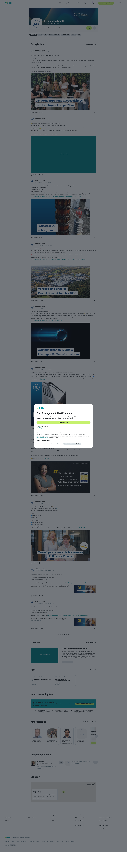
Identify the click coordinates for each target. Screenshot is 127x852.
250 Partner (49, 433)
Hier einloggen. (40, 428)
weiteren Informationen (42, 437)
